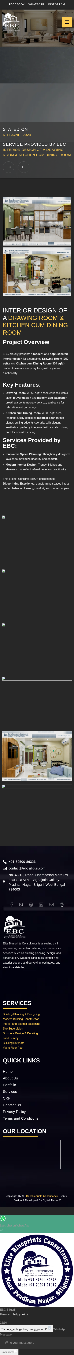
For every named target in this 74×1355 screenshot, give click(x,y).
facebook (17, 4)
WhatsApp (36, 4)
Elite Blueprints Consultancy (41, 1195)
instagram (56, 4)
